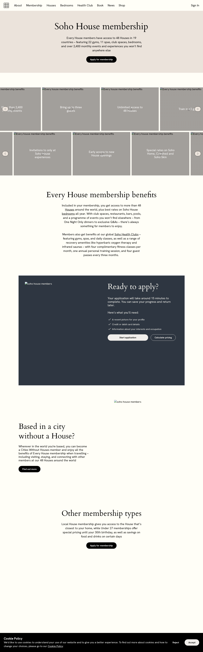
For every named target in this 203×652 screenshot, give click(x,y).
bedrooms (68, 213)
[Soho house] (7, 5)
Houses (51, 5)
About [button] (18, 5)
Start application (127, 337)
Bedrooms (66, 5)
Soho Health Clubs (126, 234)
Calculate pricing (163, 337)
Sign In (195, 5)
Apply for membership (101, 59)
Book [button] (100, 5)
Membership (34, 5)
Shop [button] (122, 5)
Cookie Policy (55, 646)
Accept (191, 642)
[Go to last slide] (5, 109)
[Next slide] (198, 109)
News (111, 5)
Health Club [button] (85, 5)
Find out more (29, 469)
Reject (176, 642)
